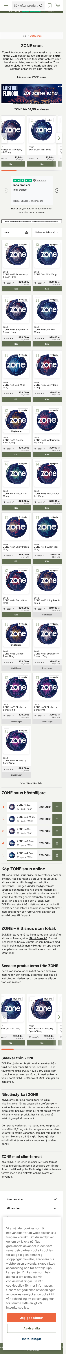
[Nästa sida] (59, 138)
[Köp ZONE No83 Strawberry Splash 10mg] (57, 807)
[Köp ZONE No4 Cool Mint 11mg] (57, 855)
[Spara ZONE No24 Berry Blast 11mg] (6, 571)
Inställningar (31, 1339)
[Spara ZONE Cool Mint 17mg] (32, 120)
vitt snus (41, 55)
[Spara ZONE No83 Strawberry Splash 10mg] (6, 245)
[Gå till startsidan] (32, 19)
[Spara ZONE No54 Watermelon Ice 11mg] (37, 411)
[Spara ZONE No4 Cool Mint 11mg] (6, 355)
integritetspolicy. (17, 1307)
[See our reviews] (31, 10)
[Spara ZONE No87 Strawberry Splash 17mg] (37, 624)
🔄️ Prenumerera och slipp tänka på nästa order (30, 3)
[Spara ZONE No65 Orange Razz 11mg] (6, 624)
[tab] (8, 170)
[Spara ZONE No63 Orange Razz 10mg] (6, 411)
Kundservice (15, 1199)
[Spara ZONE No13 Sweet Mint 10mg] (6, 464)
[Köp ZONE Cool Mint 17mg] (57, 819)
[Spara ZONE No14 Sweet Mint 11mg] (37, 517)
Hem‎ (24, 35)
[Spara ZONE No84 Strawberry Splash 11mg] (6, 300)
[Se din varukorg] (54, 27)
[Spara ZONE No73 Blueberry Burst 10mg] (6, 677)
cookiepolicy (15, 1285)
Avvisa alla (31, 1328)
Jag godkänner (31, 1318)
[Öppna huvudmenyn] (9, 27)
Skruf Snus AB (38, 938)
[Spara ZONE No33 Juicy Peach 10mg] (37, 571)
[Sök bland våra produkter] (24, 27)
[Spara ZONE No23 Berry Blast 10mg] (37, 355)
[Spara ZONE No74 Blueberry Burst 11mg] (37, 677)
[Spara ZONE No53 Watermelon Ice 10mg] (37, 464)
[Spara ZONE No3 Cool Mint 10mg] (37, 300)
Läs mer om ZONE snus (31, 77)
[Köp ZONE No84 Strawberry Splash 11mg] (57, 831)
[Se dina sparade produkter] (39, 27)
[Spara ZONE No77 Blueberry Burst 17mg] (6, 731)
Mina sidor (13, 1208)
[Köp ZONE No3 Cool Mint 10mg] (57, 843)
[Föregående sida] (4, 138)
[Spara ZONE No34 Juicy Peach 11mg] (6, 517)
